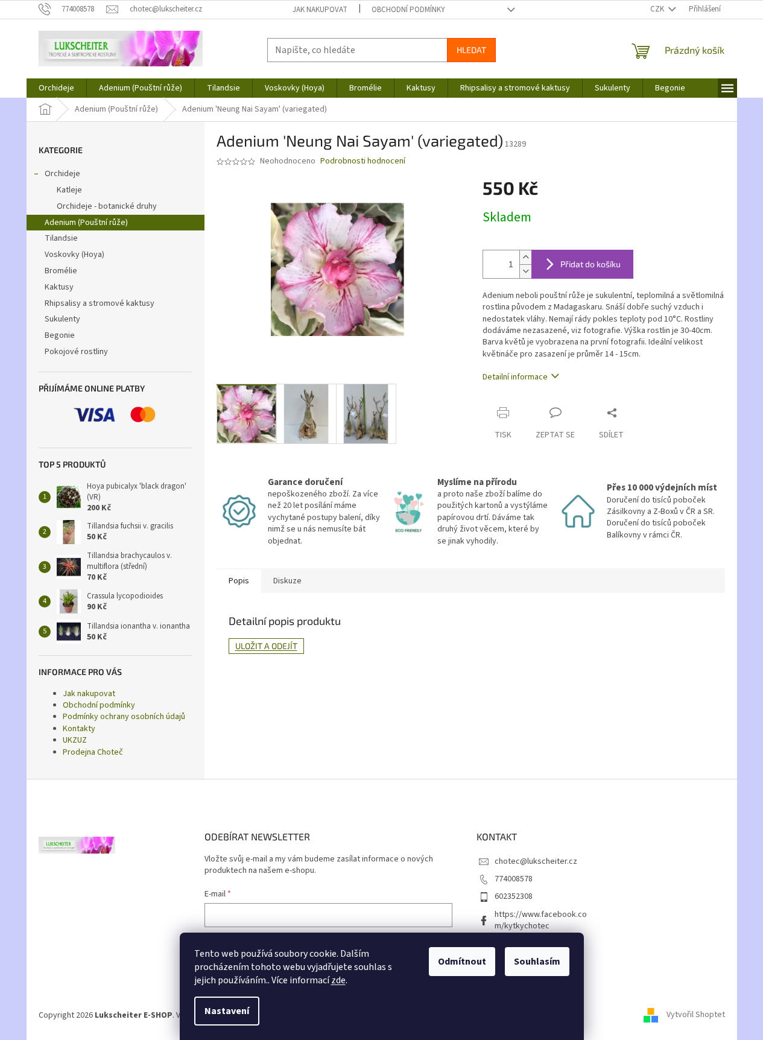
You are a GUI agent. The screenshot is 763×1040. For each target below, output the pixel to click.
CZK (658, 9)
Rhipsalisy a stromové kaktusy (99, 303)
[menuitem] (56, 88)
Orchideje (62, 174)
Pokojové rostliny (76, 352)
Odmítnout (462, 961)
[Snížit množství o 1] (525, 271)
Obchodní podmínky (408, 9)
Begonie (60, 335)
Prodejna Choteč (93, 752)
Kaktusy (59, 287)
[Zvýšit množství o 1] (525, 257)
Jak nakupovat (320, 9)
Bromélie (61, 271)
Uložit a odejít (266, 646)
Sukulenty (62, 319)
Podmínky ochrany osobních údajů (124, 717)
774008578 (514, 879)
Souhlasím (537, 961)
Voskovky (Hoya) (74, 255)
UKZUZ (75, 740)
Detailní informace (515, 377)
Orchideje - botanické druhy (107, 206)
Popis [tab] (239, 581)
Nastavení (226, 1011)
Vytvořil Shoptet (695, 1015)
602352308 (514, 896)
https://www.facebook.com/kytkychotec (541, 920)
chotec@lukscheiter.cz (536, 861)
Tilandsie (61, 238)
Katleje (69, 190)
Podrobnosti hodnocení (362, 161)
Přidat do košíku (590, 264)
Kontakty (79, 729)
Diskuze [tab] (287, 581)
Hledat (471, 50)
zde (338, 980)
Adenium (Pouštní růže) (86, 223)
